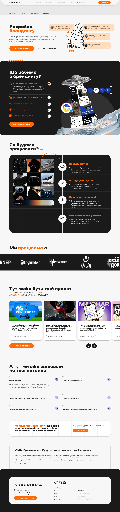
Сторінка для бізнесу (19, 8)
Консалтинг (12, 13)
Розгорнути (23, 463)
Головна (11, 8)
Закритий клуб (60, 2)
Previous (88, 345)
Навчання (38, 2)
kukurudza (14, 3)
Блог (70, 2)
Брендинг (46, 13)
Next (94, 345)
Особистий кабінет (84, 493)
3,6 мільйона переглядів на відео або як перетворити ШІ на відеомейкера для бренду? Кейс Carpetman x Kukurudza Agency (60, 328)
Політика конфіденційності (86, 499)
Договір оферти (83, 496)
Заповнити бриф (21, 124)
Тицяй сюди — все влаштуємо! (25, 498)
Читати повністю (19, 336)
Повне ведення (34, 13)
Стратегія (23, 13)
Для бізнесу (48, 2)
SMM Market (80, 2)
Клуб (55, 493)
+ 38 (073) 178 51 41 (84, 490)
